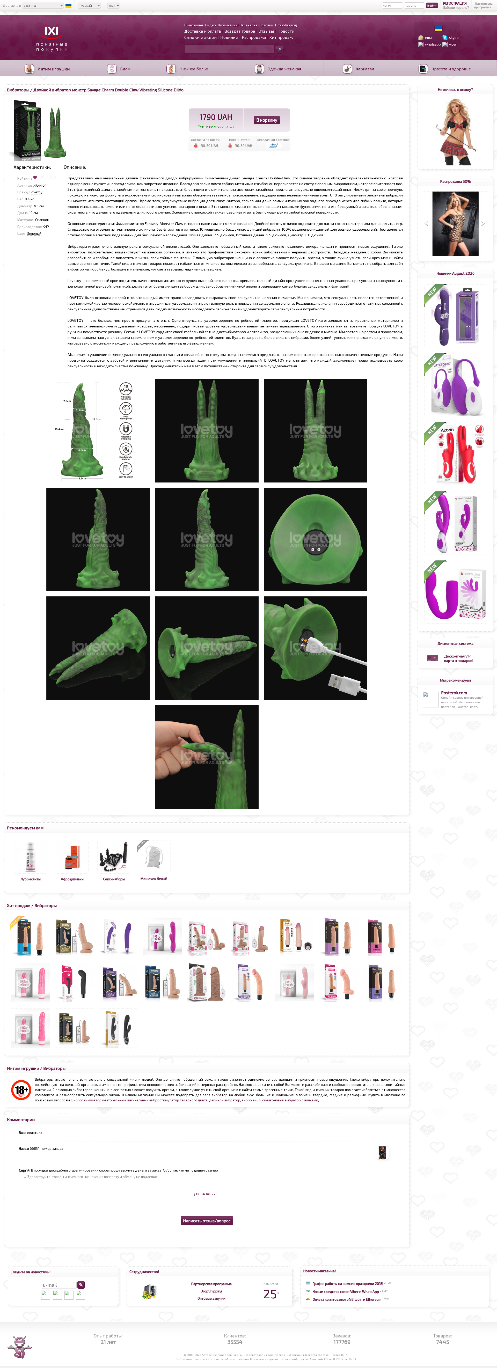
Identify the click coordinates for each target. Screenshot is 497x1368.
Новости (285, 30)
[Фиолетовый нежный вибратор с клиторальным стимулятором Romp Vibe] (162, 956)
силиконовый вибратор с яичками (290, 1100)
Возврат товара (239, 30)
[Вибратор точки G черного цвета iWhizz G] (74, 1002)
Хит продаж (281, 37)
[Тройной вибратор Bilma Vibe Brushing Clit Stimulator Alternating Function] (455, 485)
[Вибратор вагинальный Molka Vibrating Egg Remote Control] (455, 416)
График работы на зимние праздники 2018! (348, 1284)
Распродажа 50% (455, 181)
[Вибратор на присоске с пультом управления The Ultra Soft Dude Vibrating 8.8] (206, 956)
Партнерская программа (211, 1284)
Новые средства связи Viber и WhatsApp (346, 1292)
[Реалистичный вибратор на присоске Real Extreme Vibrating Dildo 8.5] (74, 1048)
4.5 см (39, 206)
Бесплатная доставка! (273, 139)
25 (271, 1293)
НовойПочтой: (239, 139)
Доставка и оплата (202, 30)
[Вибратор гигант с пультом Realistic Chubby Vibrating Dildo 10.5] (206, 1002)
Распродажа (254, 37)
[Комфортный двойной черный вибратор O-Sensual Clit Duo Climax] (118, 1048)
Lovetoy (36, 192)
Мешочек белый (154, 879)
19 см (33, 213)
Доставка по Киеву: (205, 139)
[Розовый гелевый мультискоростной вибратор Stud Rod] (30, 1002)
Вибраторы (18, 89)
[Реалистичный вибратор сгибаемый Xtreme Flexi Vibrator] (338, 1002)
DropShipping (211, 1291)
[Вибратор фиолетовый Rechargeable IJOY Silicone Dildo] (118, 956)
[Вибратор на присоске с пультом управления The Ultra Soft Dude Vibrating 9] (250, 956)
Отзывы (266, 30)
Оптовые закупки (211, 1298)
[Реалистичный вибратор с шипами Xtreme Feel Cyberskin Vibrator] (382, 1002)
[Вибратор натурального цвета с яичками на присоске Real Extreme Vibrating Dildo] (74, 956)
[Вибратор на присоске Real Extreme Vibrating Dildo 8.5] (118, 1002)
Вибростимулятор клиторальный (98, 1100)
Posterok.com (454, 692)
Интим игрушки (23, 1068)
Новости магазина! (319, 1270)
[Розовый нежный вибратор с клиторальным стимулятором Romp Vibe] (294, 1002)
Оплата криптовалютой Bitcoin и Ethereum (347, 1299)
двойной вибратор (224, 1100)
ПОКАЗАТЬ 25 (206, 1194)
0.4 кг (29, 199)
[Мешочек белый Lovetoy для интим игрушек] (154, 873)
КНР (46, 227)
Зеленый (34, 233)
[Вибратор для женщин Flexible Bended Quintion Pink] (455, 623)
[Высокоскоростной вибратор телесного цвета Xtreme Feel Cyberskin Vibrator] (338, 956)
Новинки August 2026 (455, 273)
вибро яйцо (251, 1100)
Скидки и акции (200, 37)
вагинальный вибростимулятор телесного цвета (167, 1100)
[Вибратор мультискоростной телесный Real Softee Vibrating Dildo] (294, 956)
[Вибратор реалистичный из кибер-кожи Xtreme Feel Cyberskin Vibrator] (30, 956)
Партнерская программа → (484, 5)
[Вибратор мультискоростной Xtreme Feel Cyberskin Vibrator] (382, 956)
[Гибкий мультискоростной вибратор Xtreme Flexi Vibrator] (250, 1002)
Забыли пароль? (456, 7)
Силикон (42, 220)
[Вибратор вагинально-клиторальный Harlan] (455, 554)
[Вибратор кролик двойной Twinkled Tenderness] (455, 347)
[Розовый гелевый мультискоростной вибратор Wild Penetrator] (30, 1048)
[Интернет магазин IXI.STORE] (50, 54)
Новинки (229, 37)
